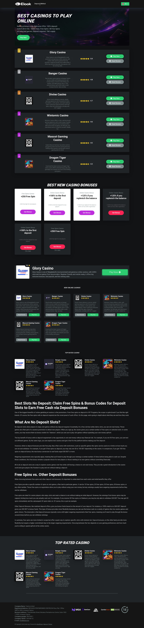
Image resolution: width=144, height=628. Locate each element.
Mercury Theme (48, 624)
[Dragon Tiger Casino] (29, 167)
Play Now (23, 37)
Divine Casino (86, 296)
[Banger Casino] (29, 83)
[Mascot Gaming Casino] (29, 146)
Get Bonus (28, 212)
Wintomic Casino (117, 296)
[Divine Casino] (29, 104)
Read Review (116, 61)
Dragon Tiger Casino (59, 323)
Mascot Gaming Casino (31, 323)
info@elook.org (24, 620)
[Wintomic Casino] (29, 125)
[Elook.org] (23, 4)
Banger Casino (57, 296)
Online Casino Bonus (57, 193)
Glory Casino (27, 296)
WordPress (40, 624)
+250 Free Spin (28, 196)
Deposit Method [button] (40, 4)
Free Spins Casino (28, 194)
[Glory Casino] (29, 62)
